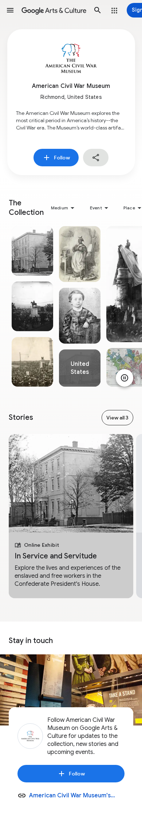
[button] (10, 10)
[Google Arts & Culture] (53, 10)
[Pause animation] (124, 378)
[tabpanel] (32, 306)
